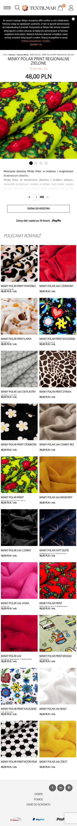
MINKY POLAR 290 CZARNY (16, 550)
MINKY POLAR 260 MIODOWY (55, 497)
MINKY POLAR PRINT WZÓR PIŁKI (19, 762)
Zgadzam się (36, 44)
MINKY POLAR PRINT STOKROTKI (19, 445)
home (5, 55)
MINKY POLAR (35, 55)
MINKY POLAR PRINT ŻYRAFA (55, 392)
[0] (62, 10)
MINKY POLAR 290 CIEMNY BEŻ (56, 445)
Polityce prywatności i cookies (35, 41)
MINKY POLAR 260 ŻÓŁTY (53, 762)
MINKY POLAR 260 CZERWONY (56, 286)
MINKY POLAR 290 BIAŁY (53, 709)
